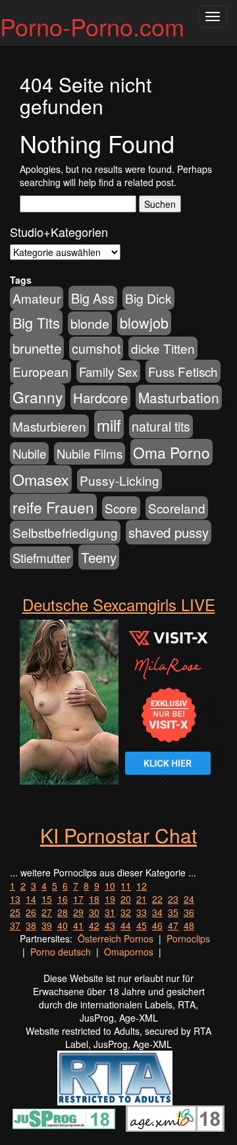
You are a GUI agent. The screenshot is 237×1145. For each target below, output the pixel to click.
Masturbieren (49, 426)
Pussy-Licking (119, 480)
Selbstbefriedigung (65, 532)
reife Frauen (53, 506)
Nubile (29, 453)
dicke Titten (163, 348)
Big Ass (93, 298)
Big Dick (148, 298)
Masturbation (178, 397)
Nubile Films (89, 453)
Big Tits (36, 322)
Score (121, 508)
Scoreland (176, 508)
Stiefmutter (41, 557)
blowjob (144, 322)
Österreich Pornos (115, 938)
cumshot (96, 348)
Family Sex (108, 371)
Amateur (37, 298)
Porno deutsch (60, 951)
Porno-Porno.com (92, 26)
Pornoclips (188, 938)
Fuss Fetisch (183, 371)
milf (109, 424)
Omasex (41, 479)
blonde (89, 323)
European (40, 371)
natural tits (161, 426)
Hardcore (100, 397)
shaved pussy (168, 532)
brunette (37, 348)
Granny (38, 396)
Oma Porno (171, 452)
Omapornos (128, 951)
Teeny (99, 557)
